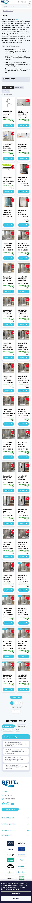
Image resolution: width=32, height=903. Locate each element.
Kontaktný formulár (10, 809)
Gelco (17, 19)
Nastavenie (16, 893)
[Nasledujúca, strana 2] (16, 703)
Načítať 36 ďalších (16, 697)
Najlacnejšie (19, 87)
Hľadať (28, 6)
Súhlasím (16, 898)
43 (20, 703)
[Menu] (30, 2)
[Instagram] (7, 803)
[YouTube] (12, 803)
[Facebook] (3, 803)
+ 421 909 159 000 (10, 799)
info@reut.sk (8, 795)
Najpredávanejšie (8, 87)
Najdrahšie (6, 91)
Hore (17, 711)
